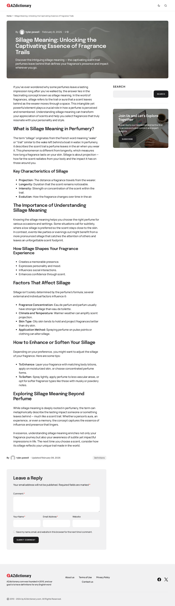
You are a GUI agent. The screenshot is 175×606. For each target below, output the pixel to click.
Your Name (19, 516)
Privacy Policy (103, 577)
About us (69, 577)
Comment (19, 493)
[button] (159, 5)
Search (119, 86)
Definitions (99, 457)
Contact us (87, 581)
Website (76, 516)
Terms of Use (85, 577)
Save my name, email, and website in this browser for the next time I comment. (54, 531)
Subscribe (127, 139)
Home (9, 16)
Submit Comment (26, 540)
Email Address (50, 516)
